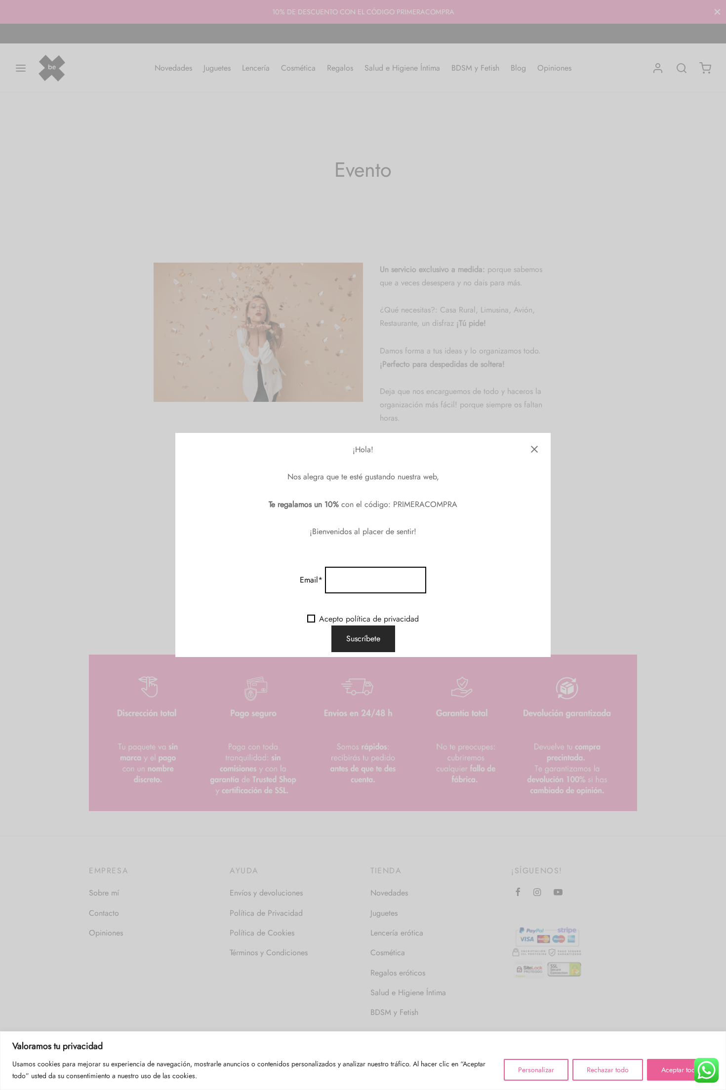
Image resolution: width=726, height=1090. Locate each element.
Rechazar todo (608, 1070)
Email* (311, 579)
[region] (363, 1060)
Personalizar (536, 1070)
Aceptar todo (680, 1070)
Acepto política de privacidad (369, 618)
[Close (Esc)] (534, 449)
